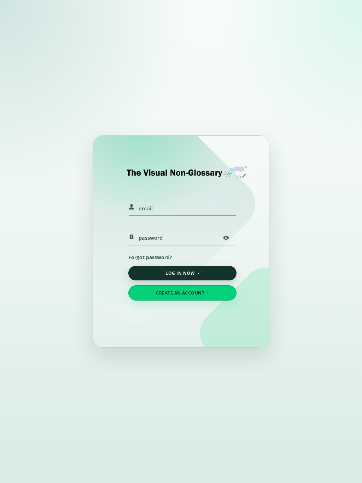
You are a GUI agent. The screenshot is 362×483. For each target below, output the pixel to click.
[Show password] (226, 237)
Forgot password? (150, 257)
